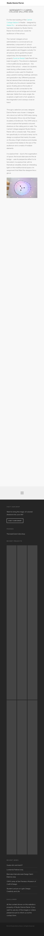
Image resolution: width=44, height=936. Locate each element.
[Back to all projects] (22, 492)
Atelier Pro (10, 25)
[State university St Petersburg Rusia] (22, 622)
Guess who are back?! (15, 865)
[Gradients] (32, 777)
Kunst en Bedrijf (19, 58)
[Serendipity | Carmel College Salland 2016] (32, 622)
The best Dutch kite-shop (16, 534)
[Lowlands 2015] (22, 777)
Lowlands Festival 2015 (15, 870)
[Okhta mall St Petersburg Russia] (11, 622)
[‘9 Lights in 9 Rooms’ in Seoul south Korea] (11, 777)
